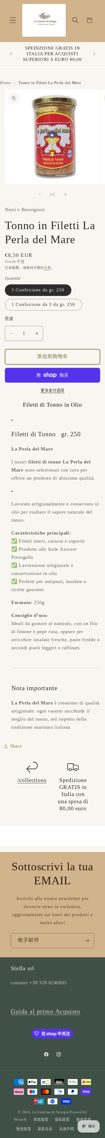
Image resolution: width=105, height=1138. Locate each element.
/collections (32, 780)
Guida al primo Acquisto (45, 1011)
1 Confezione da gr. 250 (38, 289)
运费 (47, 268)
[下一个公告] (94, 54)
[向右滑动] (65, 195)
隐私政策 (62, 1120)
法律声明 (66, 1129)
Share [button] (16, 746)
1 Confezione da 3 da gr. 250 (43, 304)
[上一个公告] (11, 54)
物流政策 (23, 1129)
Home (5, 82)
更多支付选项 (52, 390)
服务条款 (83, 1120)
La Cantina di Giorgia (50, 1112)
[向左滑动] (40, 195)
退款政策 (40, 1120)
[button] (13, 20)
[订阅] (87, 940)
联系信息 (45, 1129)
